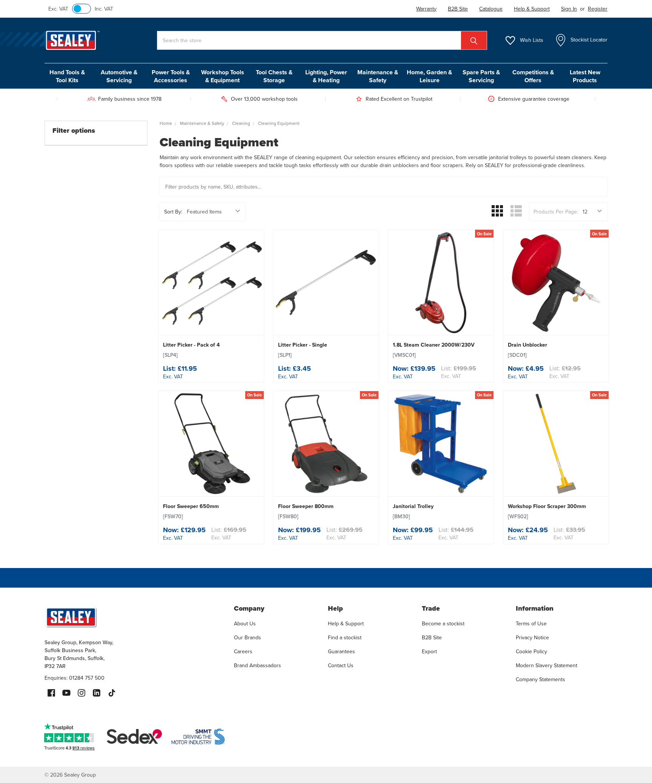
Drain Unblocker (527, 350)
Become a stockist (443, 623)
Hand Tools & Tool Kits (67, 76)
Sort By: (173, 211)
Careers (243, 651)
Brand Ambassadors (257, 665)
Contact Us (341, 665)
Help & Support (346, 623)
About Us (245, 623)
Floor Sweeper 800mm (306, 511)
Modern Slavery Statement (546, 665)
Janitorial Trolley (413, 511)
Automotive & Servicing (119, 76)
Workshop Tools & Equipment (222, 76)
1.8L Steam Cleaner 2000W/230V (434, 350)
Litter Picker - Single (302, 350)
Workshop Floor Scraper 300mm (547, 511)
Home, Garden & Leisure (429, 76)
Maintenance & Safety (377, 76)
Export (429, 651)
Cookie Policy (531, 651)
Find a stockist (344, 637)
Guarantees (341, 651)
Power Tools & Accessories (171, 76)
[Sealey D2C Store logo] (134, 617)
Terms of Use (531, 623)
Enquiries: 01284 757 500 (75, 678)
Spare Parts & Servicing (481, 76)
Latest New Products (585, 76)
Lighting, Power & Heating (326, 76)
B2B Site (432, 637)
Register (597, 8)
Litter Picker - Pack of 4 (191, 350)
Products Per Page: (556, 211)
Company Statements (540, 679)
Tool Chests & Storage (274, 76)
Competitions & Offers (533, 76)
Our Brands (247, 637)
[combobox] (322, 40)
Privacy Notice (532, 637)
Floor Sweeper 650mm (191, 511)
